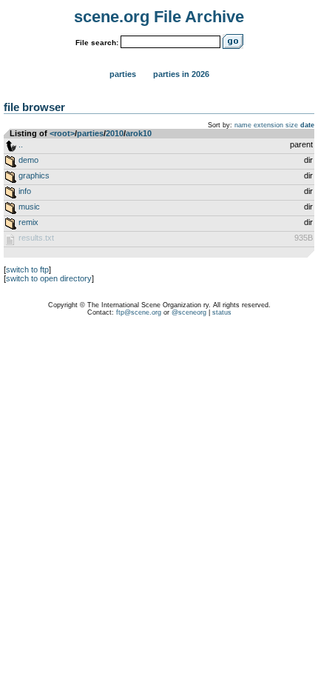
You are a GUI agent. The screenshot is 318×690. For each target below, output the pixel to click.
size (291, 125)
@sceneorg (189, 312)
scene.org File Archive (159, 16)
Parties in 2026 (181, 74)
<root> (62, 133)
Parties (122, 74)
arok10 (139, 133)
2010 (115, 133)
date (307, 125)
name (242, 125)
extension (268, 125)
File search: (96, 42)
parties (90, 133)
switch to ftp (27, 269)
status (221, 312)
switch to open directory (49, 278)
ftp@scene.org (138, 312)
